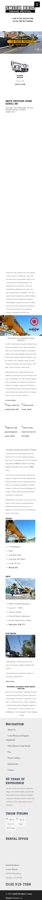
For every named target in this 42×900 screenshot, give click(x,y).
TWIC (32, 467)
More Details (10, 681)
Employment (13, 764)
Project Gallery (14, 758)
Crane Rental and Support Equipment (17, 738)
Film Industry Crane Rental (19, 746)
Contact (11, 770)
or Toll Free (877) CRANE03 (23, 21)
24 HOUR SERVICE (22, 41)
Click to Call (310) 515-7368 (22, 18)
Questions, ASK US (17, 624)
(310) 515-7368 (20, 84)
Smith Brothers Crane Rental (20, 8)
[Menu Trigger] (37, 4)
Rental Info (13, 567)
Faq (9, 752)
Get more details (10, 400)
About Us (11, 729)
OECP (17, 463)
